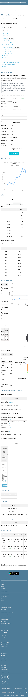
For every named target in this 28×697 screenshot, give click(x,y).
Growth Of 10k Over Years (8, 45)
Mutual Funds (7, 10)
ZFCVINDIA (10, 423)
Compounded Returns (9, 42)
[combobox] (7, 2)
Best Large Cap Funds (5, 625)
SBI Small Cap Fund (14, 10)
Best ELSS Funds (4, 621)
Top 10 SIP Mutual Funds (6, 617)
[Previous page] (21, 443)
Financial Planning (4, 596)
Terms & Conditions (14, 695)
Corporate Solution (4, 669)
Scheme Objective (6, 33)
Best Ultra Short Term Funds (6, 628)
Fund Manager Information (9, 58)
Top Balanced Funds (5, 619)
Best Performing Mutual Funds (7, 612)
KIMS (9, 431)
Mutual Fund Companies (6, 607)
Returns (4, 38)
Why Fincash (3, 660)
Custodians (5, 60)
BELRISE (10, 427)
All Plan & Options (6, 55)
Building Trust (4, 658)
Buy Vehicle (3, 651)
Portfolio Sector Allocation (10, 53)
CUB (9, 415)
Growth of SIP (3, 640)
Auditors (4, 66)
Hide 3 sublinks (16, 47)
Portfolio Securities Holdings (10, 49)
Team (2, 663)
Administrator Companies (8, 64)
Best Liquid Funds (4, 614)
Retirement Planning (5, 642)
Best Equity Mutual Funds (6, 623)
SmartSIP (3, 584)
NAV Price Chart (6, 36)
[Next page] (25, 443)
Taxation (2, 600)
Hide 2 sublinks (10, 38)
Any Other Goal (4, 653)
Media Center (3, 667)
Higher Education (4, 644)
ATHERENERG (11, 402)
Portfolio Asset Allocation (10, 51)
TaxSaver (2, 586)
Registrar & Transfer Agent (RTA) (10, 62)
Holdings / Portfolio (7, 47)
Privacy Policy (6, 695)
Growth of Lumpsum (5, 637)
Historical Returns (8, 40)
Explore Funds (3, 588)
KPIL (10, 419)
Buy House (3, 648)
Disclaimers (22, 695)
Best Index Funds (4, 630)
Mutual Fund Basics (5, 594)
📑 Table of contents (7, 27)
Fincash (2, 10)
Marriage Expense (4, 646)
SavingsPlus (3, 582)
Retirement (3, 602)
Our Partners (3, 665)
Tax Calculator (3, 635)
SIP (1, 598)
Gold (2, 605)
